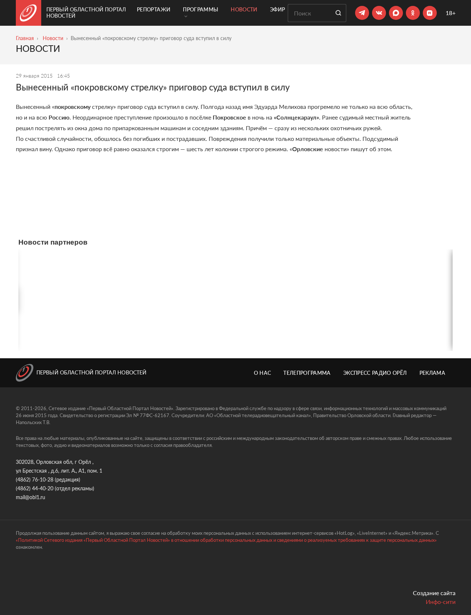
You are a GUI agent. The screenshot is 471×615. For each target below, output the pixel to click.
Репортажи (153, 9)
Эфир (277, 9)
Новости (244, 9)
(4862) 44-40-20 (34, 488)
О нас (262, 373)
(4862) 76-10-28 (34, 479)
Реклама (432, 373)
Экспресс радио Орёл (375, 373)
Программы (200, 9)
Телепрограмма (307, 373)
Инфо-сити (441, 601)
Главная (25, 38)
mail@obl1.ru (30, 497)
